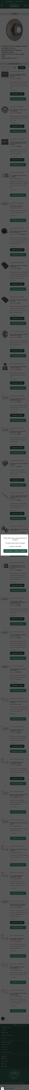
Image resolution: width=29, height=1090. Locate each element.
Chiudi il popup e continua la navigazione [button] (15, 551)
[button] (26, 536)
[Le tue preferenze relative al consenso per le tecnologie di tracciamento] (2, 1088)
